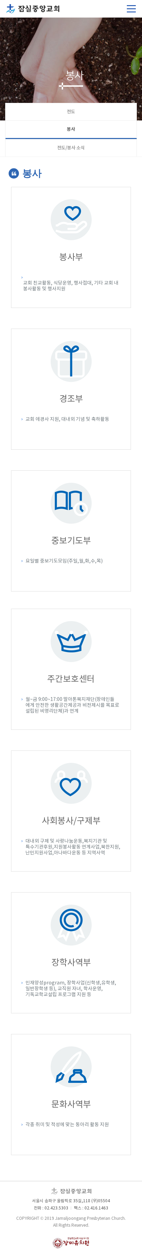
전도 (71, 112)
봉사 (71, 129)
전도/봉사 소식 (71, 148)
